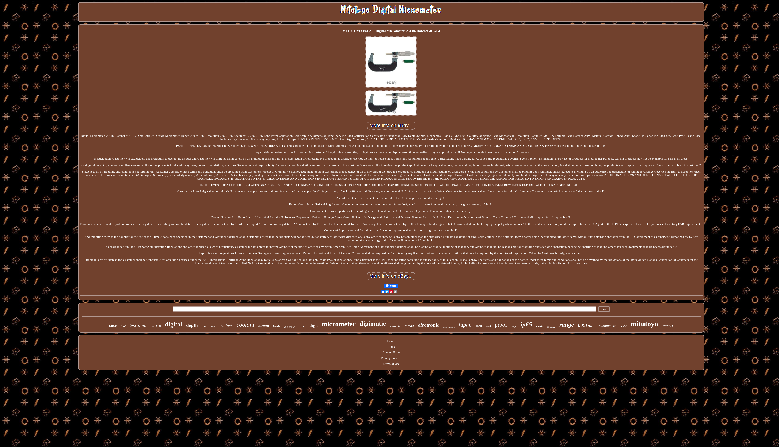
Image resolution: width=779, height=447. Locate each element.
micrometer (339, 324)
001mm (156, 326)
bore (204, 326)
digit (314, 325)
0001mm (586, 325)
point (303, 326)
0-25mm (138, 325)
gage (513, 326)
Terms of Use (391, 363)
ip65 (526, 324)
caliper (226, 325)
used (488, 326)
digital (173, 324)
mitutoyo (644, 324)
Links (391, 346)
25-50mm (551, 327)
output (263, 326)
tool (123, 326)
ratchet (667, 326)
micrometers (449, 327)
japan (465, 325)
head (213, 326)
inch (479, 326)
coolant (245, 324)
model (623, 326)
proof (501, 325)
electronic (428, 325)
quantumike (607, 326)
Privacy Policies (391, 358)
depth (192, 325)
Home (391, 341)
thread (409, 326)
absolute (395, 326)
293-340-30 (290, 327)
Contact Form (391, 352)
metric (539, 326)
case (113, 325)
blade (276, 326)
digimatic (373, 323)
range (566, 324)
